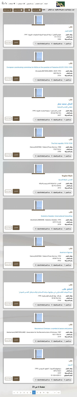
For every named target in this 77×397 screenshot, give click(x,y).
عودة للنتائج (6, 10)
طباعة (26, 10)
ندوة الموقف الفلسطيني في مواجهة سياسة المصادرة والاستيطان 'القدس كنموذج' (45, 292)
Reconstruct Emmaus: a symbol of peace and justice (53, 328)
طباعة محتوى (17, 10)
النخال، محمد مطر (65, 103)
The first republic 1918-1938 (61, 143)
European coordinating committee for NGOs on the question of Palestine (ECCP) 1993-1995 (39, 67)
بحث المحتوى (30, 3)
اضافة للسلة (8, 42)
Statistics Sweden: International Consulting (56, 216)
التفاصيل (16, 42)
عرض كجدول (35, 10)
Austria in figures (66, 252)
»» (59, 392)
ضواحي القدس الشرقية (64, 106)
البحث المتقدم (38, 3)
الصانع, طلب (67, 288)
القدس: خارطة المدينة (65, 179)
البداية (45, 3)
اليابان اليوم (68, 30)
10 (47, 392)
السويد (70, 364)
